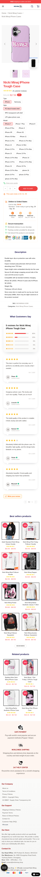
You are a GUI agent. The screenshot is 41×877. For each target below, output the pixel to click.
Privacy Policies (7, 794)
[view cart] (38, 6)
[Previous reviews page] (25, 502)
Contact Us (6, 819)
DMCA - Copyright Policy (10, 797)
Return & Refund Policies (10, 816)
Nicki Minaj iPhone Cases (11, 16)
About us (5, 788)
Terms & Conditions (8, 791)
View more (20, 646)
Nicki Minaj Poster (10, 602)
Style (5, 105)
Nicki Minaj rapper (30, 572)
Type (5, 98)
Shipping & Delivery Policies (11, 810)
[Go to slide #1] (15, 74)
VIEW (10, 537)
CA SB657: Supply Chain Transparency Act (16, 800)
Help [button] (37, 874)
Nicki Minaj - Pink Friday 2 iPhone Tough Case (29, 679)
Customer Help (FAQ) (9, 821)
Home (4, 13)
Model (5, 120)
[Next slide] (36, 44)
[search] (32, 6)
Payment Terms (7, 813)
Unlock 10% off (4, 868)
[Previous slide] (5, 44)
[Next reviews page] (36, 502)
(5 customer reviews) (20, 91)
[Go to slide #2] (26, 74)
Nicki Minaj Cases (15, 13)
